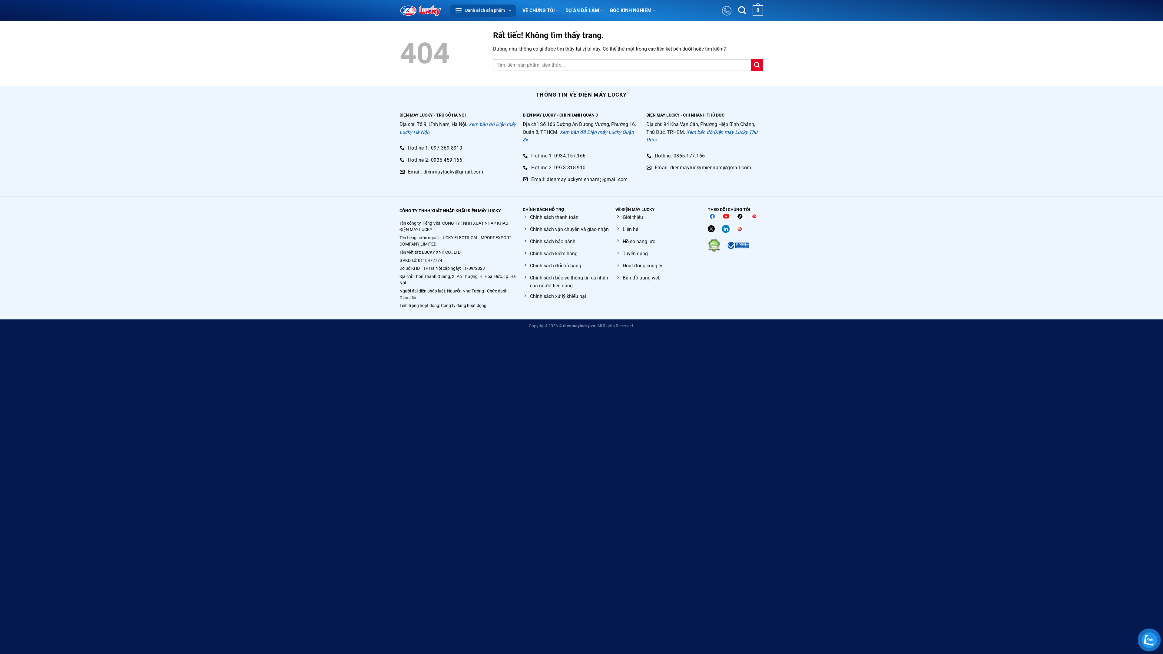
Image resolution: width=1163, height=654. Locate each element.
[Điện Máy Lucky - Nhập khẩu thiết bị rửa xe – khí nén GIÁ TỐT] (420, 10)
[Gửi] (757, 65)
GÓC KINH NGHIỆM (630, 10)
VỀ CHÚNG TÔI (538, 10)
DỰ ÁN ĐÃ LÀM (582, 10)
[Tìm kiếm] (742, 11)
